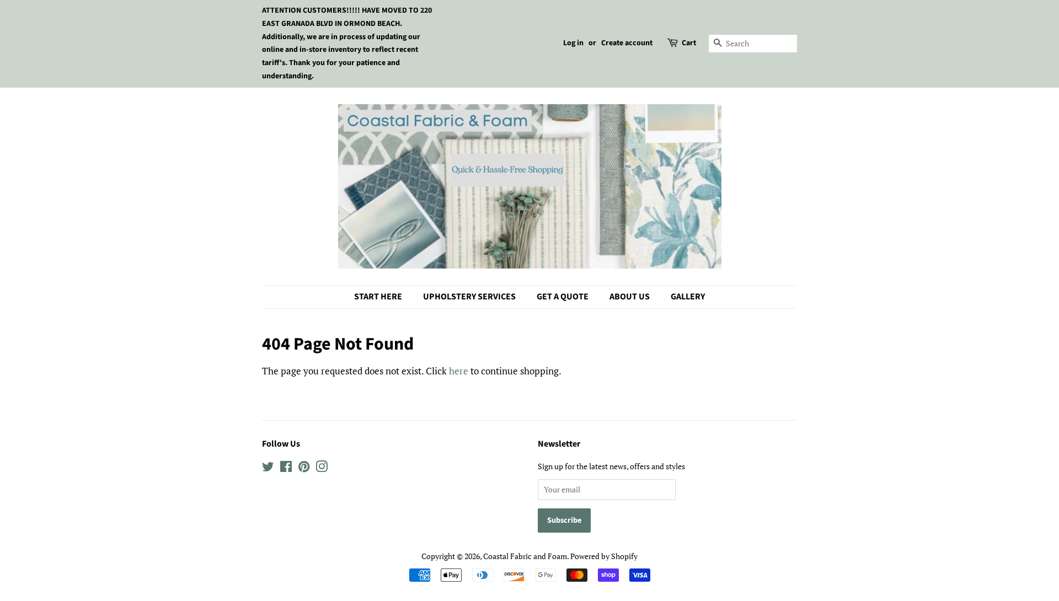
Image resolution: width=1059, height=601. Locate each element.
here (458, 370)
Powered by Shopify (604, 556)
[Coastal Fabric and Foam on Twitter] (268, 468)
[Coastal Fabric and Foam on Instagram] (321, 468)
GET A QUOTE (563, 297)
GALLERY (688, 297)
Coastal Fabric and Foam (525, 556)
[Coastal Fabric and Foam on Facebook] (286, 468)
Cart (689, 43)
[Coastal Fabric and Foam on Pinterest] (304, 468)
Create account (626, 43)
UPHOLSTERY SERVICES (469, 297)
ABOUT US (629, 297)
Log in (573, 43)
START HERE (378, 297)
